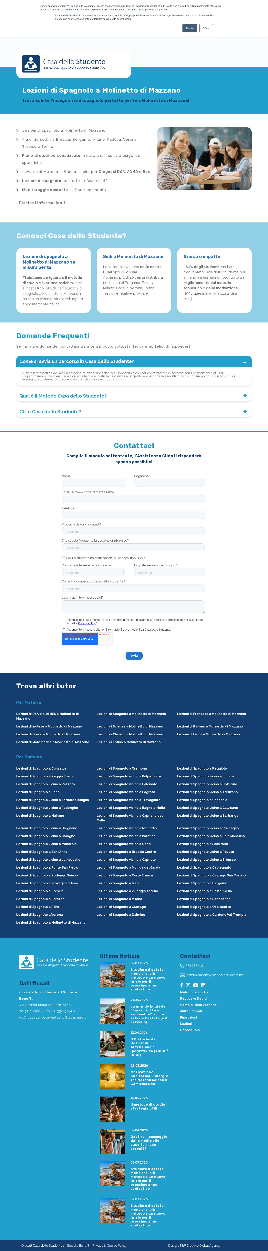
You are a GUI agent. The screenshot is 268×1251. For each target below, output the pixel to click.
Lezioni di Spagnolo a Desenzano (204, 899)
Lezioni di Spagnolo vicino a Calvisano (207, 808)
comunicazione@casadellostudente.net (215, 975)
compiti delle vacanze (198, 1005)
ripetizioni (188, 1017)
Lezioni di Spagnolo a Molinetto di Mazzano (131, 714)
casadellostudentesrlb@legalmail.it (57, 1017)
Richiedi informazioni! (42, 203)
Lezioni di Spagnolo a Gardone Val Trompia (211, 915)
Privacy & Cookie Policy (110, 1245)
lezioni (186, 1024)
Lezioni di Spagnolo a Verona (39, 915)
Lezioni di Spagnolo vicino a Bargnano (46, 828)
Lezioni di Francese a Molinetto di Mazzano (211, 714)
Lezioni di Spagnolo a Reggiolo (202, 768)
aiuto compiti (191, 1011)
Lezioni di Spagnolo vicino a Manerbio (46, 844)
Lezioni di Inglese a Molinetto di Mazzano (49, 726)
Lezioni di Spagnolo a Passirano (202, 844)
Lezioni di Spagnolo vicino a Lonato (205, 776)
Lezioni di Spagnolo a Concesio (202, 800)
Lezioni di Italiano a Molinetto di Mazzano (210, 726)
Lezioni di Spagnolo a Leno (38, 792)
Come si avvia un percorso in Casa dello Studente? (76, 361)
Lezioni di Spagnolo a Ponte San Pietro (47, 867)
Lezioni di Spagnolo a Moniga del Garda (128, 867)
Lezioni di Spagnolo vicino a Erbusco (206, 860)
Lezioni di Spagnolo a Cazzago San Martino (211, 875)
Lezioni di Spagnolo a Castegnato (204, 867)
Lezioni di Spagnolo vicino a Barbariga (207, 815)
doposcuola (190, 1030)
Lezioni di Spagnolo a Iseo (118, 883)
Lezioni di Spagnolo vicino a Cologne (45, 836)
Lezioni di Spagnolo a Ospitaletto (204, 907)
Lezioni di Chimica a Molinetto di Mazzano (130, 734)
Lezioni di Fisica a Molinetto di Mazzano (208, 734)
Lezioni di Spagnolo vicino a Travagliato (128, 800)
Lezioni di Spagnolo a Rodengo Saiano (47, 875)
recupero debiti (193, 998)
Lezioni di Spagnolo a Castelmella (204, 891)
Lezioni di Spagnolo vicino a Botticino (207, 784)
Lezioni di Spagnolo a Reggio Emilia (44, 776)
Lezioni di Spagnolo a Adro (37, 907)
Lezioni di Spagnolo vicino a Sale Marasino (211, 836)
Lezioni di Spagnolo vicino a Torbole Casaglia (52, 800)
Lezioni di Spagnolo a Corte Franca (125, 875)
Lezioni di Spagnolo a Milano (119, 899)
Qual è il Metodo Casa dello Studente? (63, 396)
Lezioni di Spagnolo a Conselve (41, 768)
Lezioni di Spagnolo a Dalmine (121, 915)
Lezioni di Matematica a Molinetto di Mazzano (52, 742)
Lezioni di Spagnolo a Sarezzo (40, 899)
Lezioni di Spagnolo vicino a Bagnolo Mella (131, 808)
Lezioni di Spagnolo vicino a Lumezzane (48, 860)
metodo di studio (194, 992)
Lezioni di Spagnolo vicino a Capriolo (126, 860)
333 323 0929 (195, 965)
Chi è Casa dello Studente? (50, 411)
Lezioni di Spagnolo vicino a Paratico (126, 836)
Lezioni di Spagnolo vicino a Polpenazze (129, 776)
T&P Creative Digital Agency (200, 1245)
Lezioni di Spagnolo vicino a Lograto (126, 792)
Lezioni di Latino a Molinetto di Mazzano (129, 742)
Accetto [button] (190, 28)
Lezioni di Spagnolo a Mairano (40, 815)
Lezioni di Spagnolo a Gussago (121, 907)
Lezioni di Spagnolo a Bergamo (202, 883)
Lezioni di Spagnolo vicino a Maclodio (127, 828)
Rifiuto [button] (206, 28)
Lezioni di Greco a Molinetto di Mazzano (48, 734)
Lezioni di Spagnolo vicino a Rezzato (45, 784)
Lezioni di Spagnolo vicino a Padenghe (47, 808)
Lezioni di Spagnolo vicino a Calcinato (127, 784)
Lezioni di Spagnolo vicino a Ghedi (124, 844)
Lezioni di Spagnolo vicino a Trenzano (207, 792)
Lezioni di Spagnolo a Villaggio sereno (127, 891)
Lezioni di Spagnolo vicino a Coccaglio (208, 828)
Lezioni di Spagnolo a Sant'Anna (41, 852)
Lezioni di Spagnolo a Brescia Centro (126, 852)
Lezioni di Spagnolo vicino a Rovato (205, 852)
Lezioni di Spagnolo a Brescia (40, 891)
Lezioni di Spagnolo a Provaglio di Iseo (47, 883)
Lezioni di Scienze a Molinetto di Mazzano (130, 726)
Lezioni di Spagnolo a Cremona (122, 768)
